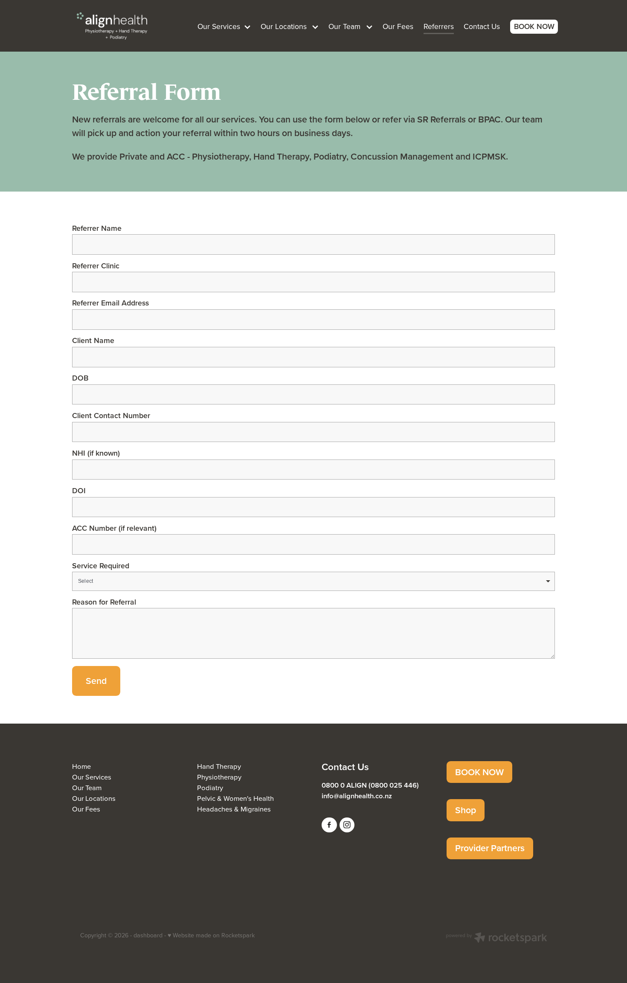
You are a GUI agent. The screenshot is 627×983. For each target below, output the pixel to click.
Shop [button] (465, 810)
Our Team (87, 787)
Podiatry (210, 787)
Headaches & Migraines (234, 809)
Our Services (91, 777)
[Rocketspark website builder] (496, 938)
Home (81, 766)
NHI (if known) (96, 453)
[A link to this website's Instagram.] (347, 825)
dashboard (148, 935)
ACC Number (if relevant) (114, 528)
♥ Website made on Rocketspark (211, 935)
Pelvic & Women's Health (235, 798)
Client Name (93, 340)
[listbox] (313, 581)
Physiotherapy (219, 777)
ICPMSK (489, 156)
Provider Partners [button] (490, 848)
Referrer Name (97, 228)
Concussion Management (403, 156)
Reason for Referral (104, 602)
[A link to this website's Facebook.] (329, 825)
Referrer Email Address (110, 303)
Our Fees (86, 809)
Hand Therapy (219, 766)
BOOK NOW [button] (479, 772)
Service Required (100, 566)
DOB (80, 378)
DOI (79, 490)
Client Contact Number (111, 415)
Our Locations (94, 798)
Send (96, 680)
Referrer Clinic (95, 266)
